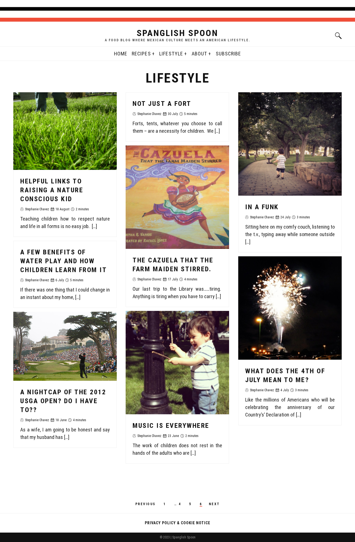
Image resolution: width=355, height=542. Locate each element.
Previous (145, 504)
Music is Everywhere (171, 425)
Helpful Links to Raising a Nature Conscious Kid (51, 190)
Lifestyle (171, 54)
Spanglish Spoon (177, 33)
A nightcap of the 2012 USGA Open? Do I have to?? (63, 401)
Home (120, 54)
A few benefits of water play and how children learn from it (63, 261)
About (199, 54)
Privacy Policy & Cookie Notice (177, 523)
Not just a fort (162, 104)
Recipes (141, 54)
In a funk (262, 207)
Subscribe (228, 54)
